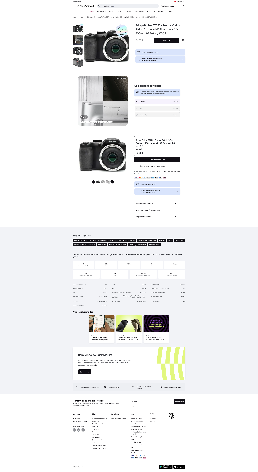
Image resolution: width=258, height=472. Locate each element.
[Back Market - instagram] (74, 430)
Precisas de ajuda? (168, 6)
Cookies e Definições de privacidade (138, 433)
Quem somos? (77, 419)
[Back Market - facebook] (83, 430)
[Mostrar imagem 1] (98, 182)
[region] (129, 329)
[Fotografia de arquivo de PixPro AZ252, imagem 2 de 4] (78, 51)
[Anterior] (93, 182)
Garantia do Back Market (138, 427)
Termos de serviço (136, 419)
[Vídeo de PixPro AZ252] (78, 40)
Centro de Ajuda (97, 440)
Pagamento (95, 429)
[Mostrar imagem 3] (108, 182)
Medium (152, 421)
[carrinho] (183, 6)
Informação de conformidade (172, 171)
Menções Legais (136, 442)
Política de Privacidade (138, 429)
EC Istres (157, 171)
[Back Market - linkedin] (78, 430)
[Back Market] (83, 6)
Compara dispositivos (99, 445)
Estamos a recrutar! (79, 427)
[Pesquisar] (99, 6)
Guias (94, 443)
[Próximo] (112, 182)
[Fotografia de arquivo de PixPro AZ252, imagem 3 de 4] (78, 62)
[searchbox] (129, 6)
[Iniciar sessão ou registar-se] (179, 6)
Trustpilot (153, 419)
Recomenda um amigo (118, 419)
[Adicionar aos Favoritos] (183, 40)
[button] (121, 30)
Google (94, 365)
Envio (93, 432)
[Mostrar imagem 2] (103, 182)
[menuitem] (101, 11)
